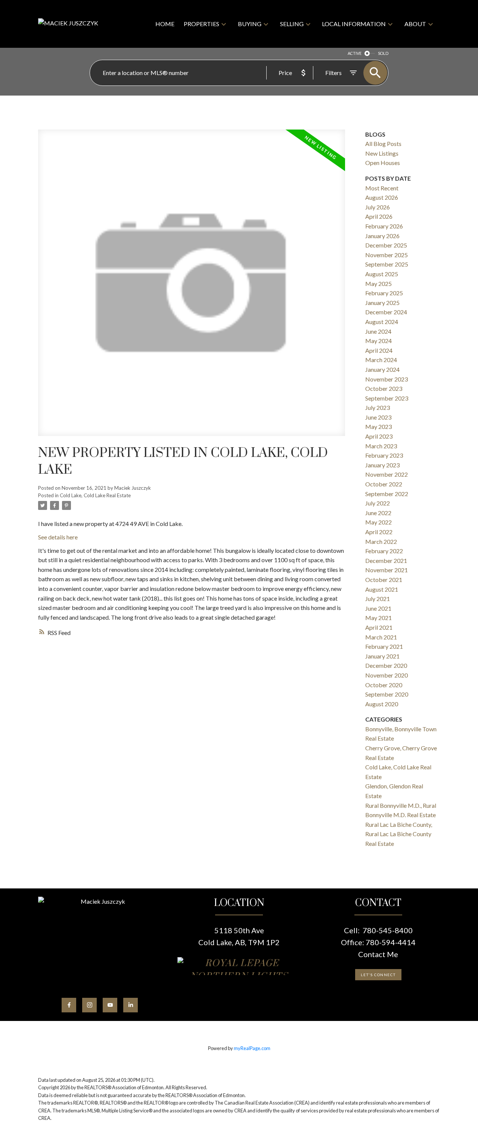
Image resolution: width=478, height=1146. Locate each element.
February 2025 (384, 292)
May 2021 (378, 617)
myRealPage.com (252, 1048)
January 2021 (382, 656)
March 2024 (381, 359)
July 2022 (377, 503)
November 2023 (386, 379)
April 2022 (378, 531)
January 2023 (382, 464)
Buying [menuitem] (249, 23)
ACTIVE (354, 53)
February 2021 (384, 646)
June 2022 (378, 512)
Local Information (354, 23)
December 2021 (386, 560)
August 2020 (381, 703)
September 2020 (386, 694)
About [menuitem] (415, 23)
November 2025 (386, 254)
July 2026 (377, 207)
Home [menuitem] (164, 23)
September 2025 (386, 264)
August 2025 (381, 273)
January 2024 (382, 369)
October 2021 (383, 579)
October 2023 (383, 388)
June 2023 (378, 417)
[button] (69, 1005)
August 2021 (381, 589)
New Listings (381, 153)
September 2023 (386, 398)
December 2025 (386, 245)
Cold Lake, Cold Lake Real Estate (95, 495)
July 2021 (377, 598)
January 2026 (382, 235)
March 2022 (381, 541)
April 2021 (378, 627)
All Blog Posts (383, 143)
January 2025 (382, 302)
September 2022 (386, 493)
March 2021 (381, 637)
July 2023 (377, 407)
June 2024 (378, 331)
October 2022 (383, 484)
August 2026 (381, 197)
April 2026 (378, 216)
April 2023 (378, 436)
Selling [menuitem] (292, 23)
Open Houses (382, 162)
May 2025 (378, 283)
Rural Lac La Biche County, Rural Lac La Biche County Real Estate (398, 834)
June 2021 (378, 608)
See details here (58, 537)
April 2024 (378, 350)
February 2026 (384, 226)
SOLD (383, 53)
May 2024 (378, 340)
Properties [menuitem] (201, 23)
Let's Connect (378, 974)
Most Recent (381, 187)
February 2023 (384, 455)
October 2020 (383, 684)
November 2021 (386, 569)
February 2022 (384, 550)
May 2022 (378, 522)
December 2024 (386, 311)
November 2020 (386, 675)
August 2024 (381, 321)
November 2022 (386, 474)
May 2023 (378, 426)
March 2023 (381, 445)
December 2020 (386, 665)
